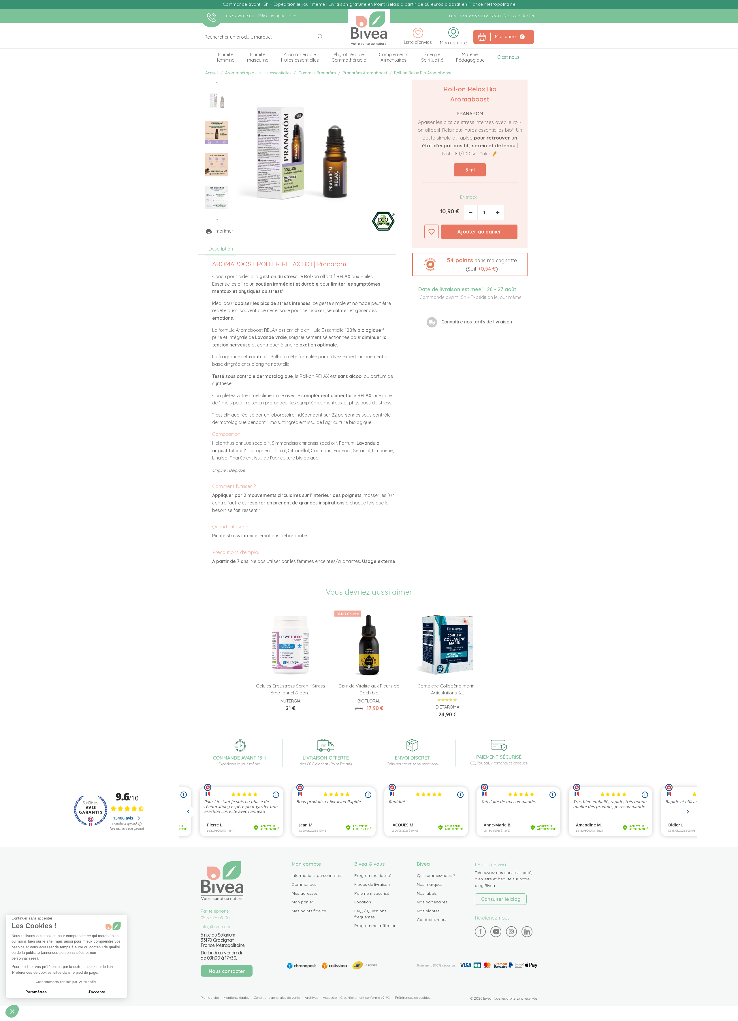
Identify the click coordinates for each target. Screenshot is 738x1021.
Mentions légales (236, 997)
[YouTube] (496, 931)
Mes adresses (305, 893)
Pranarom (470, 113)
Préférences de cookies (412, 997)
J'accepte (96, 992)
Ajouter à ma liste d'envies (431, 232)
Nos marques (430, 884)
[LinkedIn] (527, 931)
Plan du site (210, 997)
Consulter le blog (501, 899)
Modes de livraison (372, 884)
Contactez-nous (432, 919)
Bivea (369, 28)
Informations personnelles (316, 875)
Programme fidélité (372, 875)
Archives (311, 997)
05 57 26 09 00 (240, 15)
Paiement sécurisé (371, 893)
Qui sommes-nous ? (436, 875)
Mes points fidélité (309, 910)
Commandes (304, 884)
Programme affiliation (375, 925)
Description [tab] (221, 249)
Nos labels (427, 893)
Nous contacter (519, 15)
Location (362, 902)
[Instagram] (511, 931)
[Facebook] (480, 931)
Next (216, 219)
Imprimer (223, 231)
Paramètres (36, 992)
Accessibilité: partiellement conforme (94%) (356, 997)
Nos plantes (428, 910)
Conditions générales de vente (277, 997)
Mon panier (302, 902)
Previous (216, 83)
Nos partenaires (432, 902)
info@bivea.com (217, 926)
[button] (470, 264)
